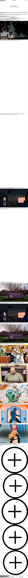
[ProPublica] (3, 0)
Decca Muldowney (13, 208)
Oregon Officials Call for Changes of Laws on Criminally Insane (7, 16)
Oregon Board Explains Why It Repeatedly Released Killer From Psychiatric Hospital (10, 443)
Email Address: (16, 444)
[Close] (27, 575)
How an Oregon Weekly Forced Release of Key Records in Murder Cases (9, 423)
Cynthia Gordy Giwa (3, 188)
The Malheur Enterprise (6, 17)
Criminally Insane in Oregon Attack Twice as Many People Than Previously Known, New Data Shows (12, 113)
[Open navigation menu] (24, 0)
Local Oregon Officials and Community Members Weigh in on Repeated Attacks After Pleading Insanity (12, 187)
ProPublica (2, 20)
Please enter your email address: (17, 575)
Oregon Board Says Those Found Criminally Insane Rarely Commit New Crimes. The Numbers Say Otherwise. (13, 207)
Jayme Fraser (2, 17)
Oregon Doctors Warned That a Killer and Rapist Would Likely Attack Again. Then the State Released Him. (13, 403)
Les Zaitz (2, 19)
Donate (26, 0)
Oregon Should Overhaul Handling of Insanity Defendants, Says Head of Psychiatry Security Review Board (13, 18)
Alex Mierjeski (22, 208)
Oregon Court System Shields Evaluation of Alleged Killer (7, 383)
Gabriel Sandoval (18, 208)
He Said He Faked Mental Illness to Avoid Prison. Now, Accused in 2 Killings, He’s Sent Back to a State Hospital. (13, 363)
